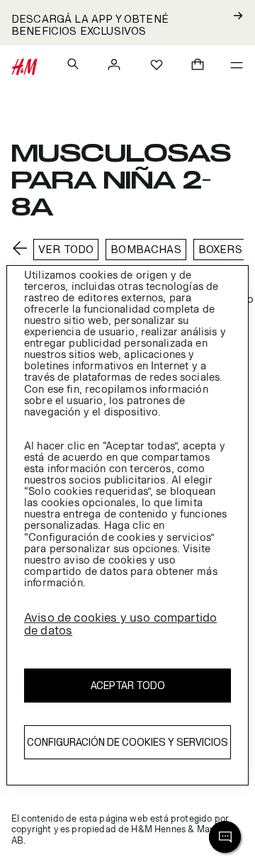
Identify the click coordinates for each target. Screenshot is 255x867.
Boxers (220, 249)
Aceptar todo (128, 685)
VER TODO (66, 249)
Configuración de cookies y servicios (127, 742)
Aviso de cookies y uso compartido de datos (120, 624)
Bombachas (145, 249)
